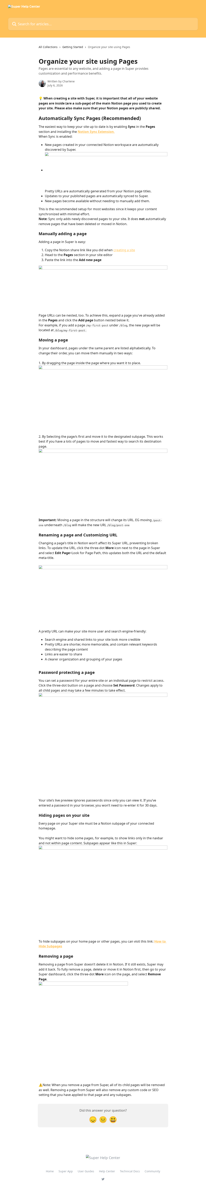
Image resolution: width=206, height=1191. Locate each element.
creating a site (124, 250)
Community (152, 1171)
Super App (66, 1171)
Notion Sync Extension (96, 131)
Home (50, 1171)
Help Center (107, 1171)
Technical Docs (130, 1171)
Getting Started (72, 47)
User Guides (86, 1171)
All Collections (48, 47)
